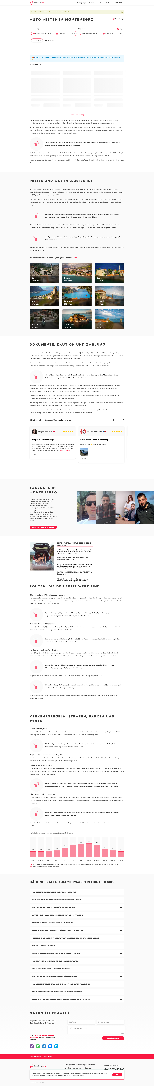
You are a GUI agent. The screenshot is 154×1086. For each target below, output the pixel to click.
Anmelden (119, 3)
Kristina (122, 516)
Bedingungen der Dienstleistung (74, 1065)
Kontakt (91, 3)
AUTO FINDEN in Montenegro (43, 527)
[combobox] (45, 33)
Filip (140, 516)
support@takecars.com (112, 1065)
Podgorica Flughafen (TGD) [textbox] (44, 33)
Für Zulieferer (90, 1065)
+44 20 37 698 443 (114, 1069)
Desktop (88, 1068)
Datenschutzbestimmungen (72, 1068)
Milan (101, 516)
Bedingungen (81, 3)
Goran (83, 516)
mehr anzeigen (65, 451)
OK (117, 1074)
